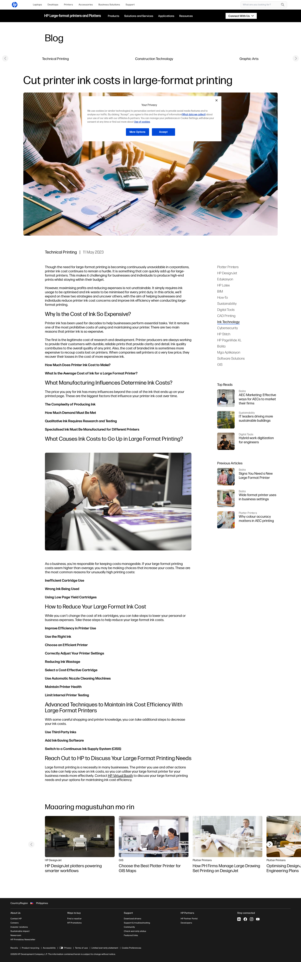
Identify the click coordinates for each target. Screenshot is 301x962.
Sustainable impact (19, 931)
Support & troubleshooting (137, 923)
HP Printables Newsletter (22, 939)
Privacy (67, 948)
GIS (219, 364)
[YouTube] (258, 919)
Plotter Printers (228, 267)
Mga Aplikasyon (228, 352)
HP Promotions (74, 923)
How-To (222, 297)
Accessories (86, 4)
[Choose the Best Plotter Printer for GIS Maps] (153, 836)
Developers (186, 923)
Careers (14, 923)
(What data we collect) (194, 114)
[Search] (283, 5)
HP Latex (223, 285)
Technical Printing (55, 58)
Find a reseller (74, 918)
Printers (68, 4)
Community (129, 927)
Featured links (131, 935)
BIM (220, 291)
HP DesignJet (227, 273)
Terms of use (81, 948)
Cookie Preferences (131, 948)
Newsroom (15, 935)
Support (130, 4)
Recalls (14, 948)
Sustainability (227, 303)
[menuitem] (37, 5)
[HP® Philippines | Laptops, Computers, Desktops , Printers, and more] (14, 5)
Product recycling (30, 948)
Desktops (53, 4)
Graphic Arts (249, 58)
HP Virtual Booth (120, 775)
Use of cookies (142, 121)
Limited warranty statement (104, 948)
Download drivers (132, 918)
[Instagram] (251, 919)
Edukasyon (225, 279)
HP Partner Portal (189, 918)
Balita (221, 346)
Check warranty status (135, 931)
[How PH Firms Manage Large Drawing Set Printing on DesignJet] (227, 836)
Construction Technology (154, 58)
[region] (151, 118)
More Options (137, 132)
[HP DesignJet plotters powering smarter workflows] (80, 836)
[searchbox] (261, 4)
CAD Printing (226, 315)
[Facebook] (245, 919)
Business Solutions (109, 4)
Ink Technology (228, 322)
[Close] (216, 100)
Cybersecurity (227, 328)
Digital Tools (226, 309)
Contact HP (16, 918)
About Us (15, 912)
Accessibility (49, 948)
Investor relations (19, 927)
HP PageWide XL (229, 340)
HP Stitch (223, 334)
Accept (163, 132)
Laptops (37, 4)
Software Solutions (231, 358)
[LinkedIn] (239, 919)
